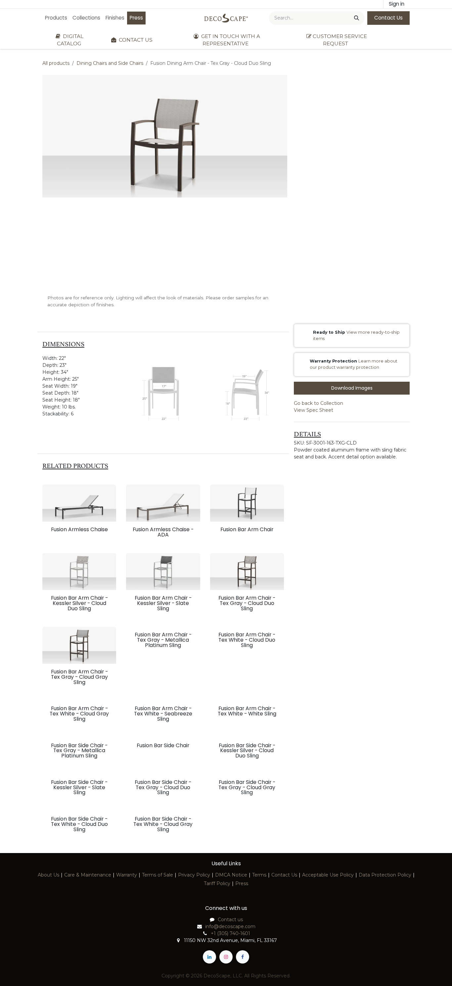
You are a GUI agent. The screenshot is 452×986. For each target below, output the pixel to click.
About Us (48, 875)
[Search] (356, 18)
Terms (259, 875)
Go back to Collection (318, 403)
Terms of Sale (157, 875)
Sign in (396, 3)
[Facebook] (242, 957)
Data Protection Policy (385, 875)
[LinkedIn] (209, 957)
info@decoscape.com (230, 926)
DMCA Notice (231, 875)
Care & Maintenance (87, 875)
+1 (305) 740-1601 (230, 933)
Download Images (352, 388)
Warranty (126, 875)
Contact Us (388, 17)
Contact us (230, 919)
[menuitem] (56, 18)
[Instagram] (226, 957)
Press (241, 883)
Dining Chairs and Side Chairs (109, 63)
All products (55, 63)
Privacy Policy (194, 875)
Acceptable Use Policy (328, 875)
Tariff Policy (217, 883)
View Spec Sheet (313, 410)
